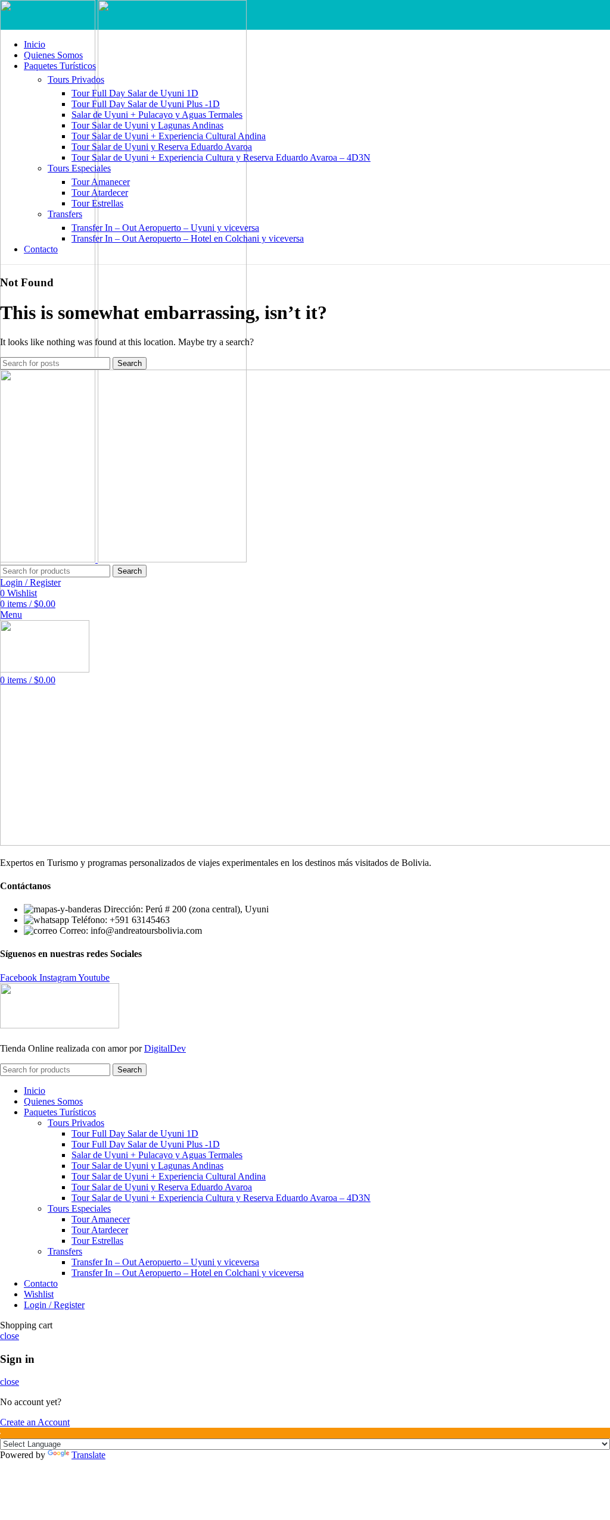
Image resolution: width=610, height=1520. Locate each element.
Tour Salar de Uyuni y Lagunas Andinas (147, 125)
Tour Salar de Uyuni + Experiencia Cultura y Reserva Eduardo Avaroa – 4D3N (221, 157)
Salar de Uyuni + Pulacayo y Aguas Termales (156, 115)
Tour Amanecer (100, 182)
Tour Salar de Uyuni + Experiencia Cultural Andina (168, 136)
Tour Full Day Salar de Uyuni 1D (134, 93)
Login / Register (54, 1305)
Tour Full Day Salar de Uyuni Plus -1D (145, 104)
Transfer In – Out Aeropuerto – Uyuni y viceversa (165, 228)
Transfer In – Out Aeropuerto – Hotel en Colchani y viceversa (187, 238)
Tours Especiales (79, 168)
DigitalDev (165, 1048)
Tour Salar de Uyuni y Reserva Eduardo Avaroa (161, 147)
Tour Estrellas (97, 203)
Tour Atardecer (99, 192)
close (9, 1336)
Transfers (65, 214)
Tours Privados (76, 79)
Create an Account (35, 1422)
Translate (88, 1455)
